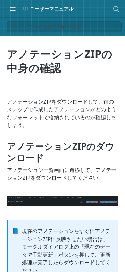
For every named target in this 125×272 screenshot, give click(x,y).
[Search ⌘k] (116, 8)
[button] (62, 201)
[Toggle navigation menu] (12, 8)
